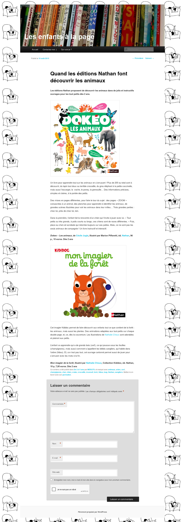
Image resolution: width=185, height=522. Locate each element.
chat (64, 372)
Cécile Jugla (82, 235)
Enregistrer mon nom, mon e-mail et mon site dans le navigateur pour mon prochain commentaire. (92, 480)
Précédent (138, 58)
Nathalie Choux (112, 334)
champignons (55, 372)
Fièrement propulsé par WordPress (92, 512)
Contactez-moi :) (50, 49)
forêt (96, 372)
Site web (56, 472)
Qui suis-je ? (66, 49)
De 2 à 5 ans (79, 369)
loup (105, 372)
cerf (123, 369)
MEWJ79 (91, 369)
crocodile (81, 372)
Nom (56, 443)
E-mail (56, 458)
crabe (74, 372)
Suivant (149, 58)
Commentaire (58, 404)
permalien (67, 374)
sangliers (119, 372)
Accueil (35, 49)
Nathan (125, 235)
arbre (118, 369)
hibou (101, 372)
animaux (111, 369)
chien (69, 372)
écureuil (89, 372)
